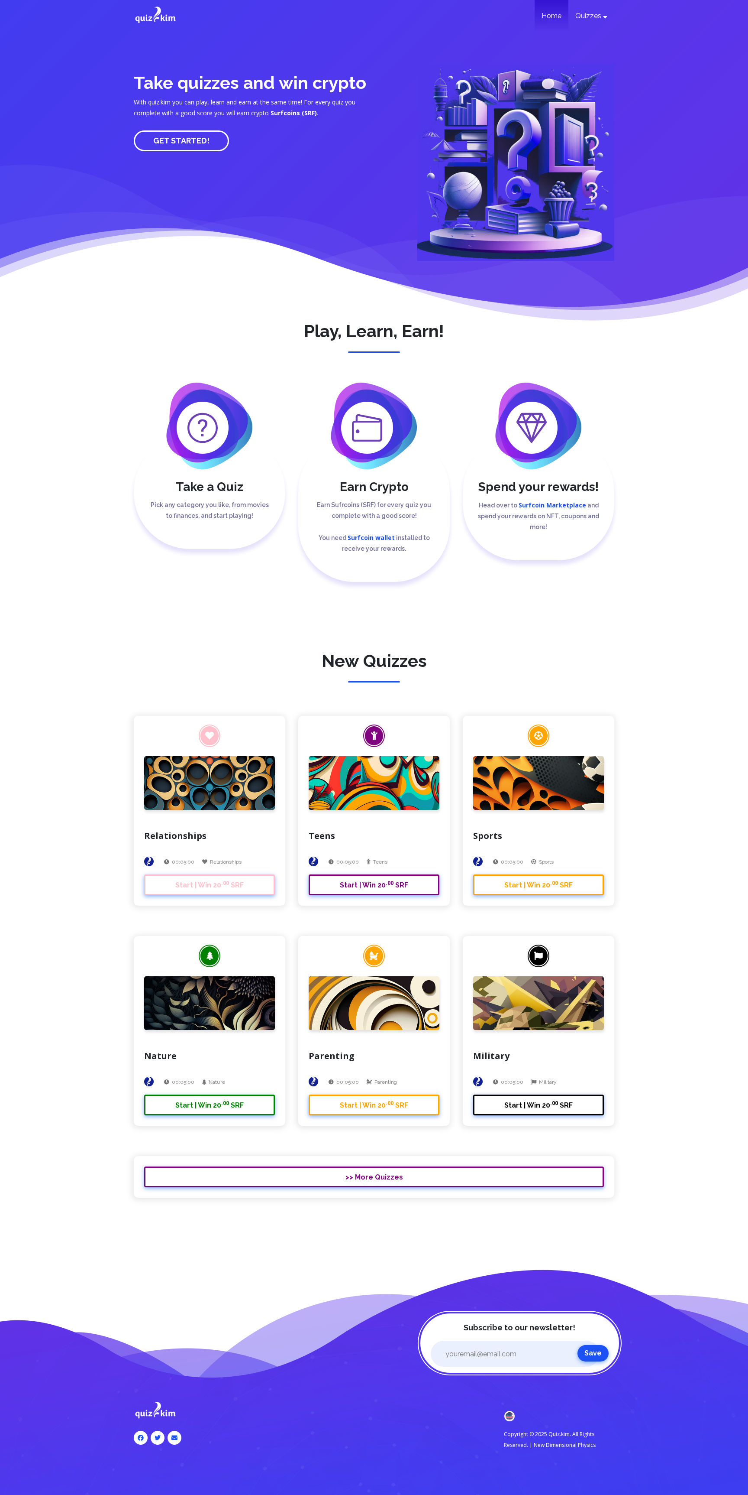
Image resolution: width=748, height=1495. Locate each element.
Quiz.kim (559, 1434)
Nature (217, 1082)
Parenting (385, 1082)
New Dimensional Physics (565, 1445)
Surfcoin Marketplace (552, 505)
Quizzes (589, 16)
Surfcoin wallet (371, 537)
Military (548, 1082)
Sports (546, 862)
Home (551, 16)
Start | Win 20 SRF (209, 884)
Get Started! (181, 140)
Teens (380, 862)
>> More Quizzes (374, 1177)
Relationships (226, 862)
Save (593, 1353)
